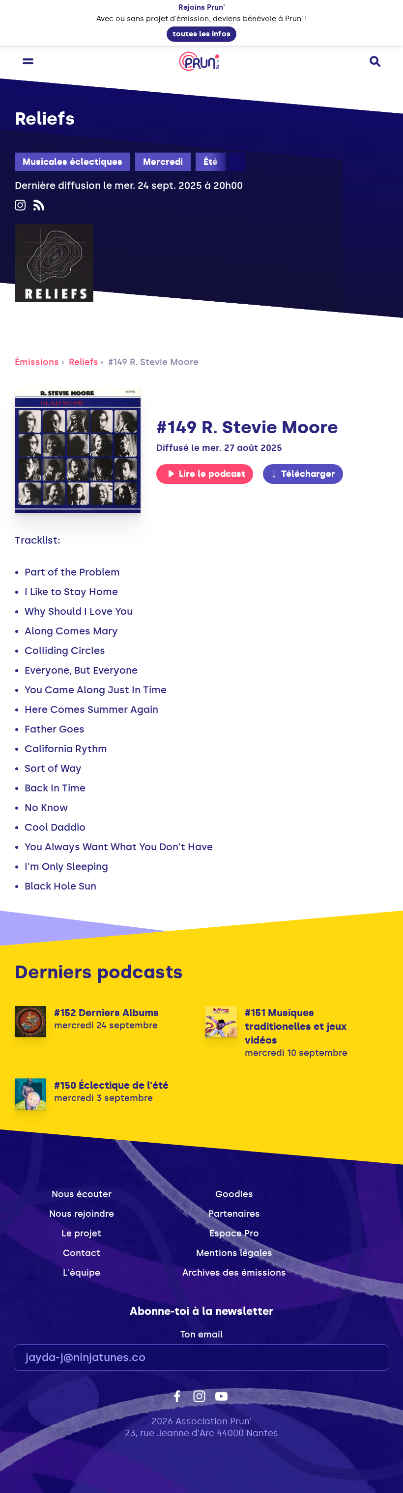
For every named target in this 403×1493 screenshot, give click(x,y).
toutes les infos (201, 33)
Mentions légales (234, 1253)
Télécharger (308, 474)
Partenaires (234, 1213)
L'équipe (81, 1272)
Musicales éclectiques (72, 162)
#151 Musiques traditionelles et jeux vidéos (296, 1026)
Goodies (234, 1194)
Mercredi (163, 162)
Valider (354, 1357)
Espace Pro (234, 1233)
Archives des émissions (234, 1272)
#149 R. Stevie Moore (153, 362)
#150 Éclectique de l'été (111, 1085)
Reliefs (83, 362)
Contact (81, 1253)
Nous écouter (82, 1194)
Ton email (201, 1334)
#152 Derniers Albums (106, 1013)
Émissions (37, 362)
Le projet (81, 1233)
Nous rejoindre (81, 1213)
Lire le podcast (212, 474)
